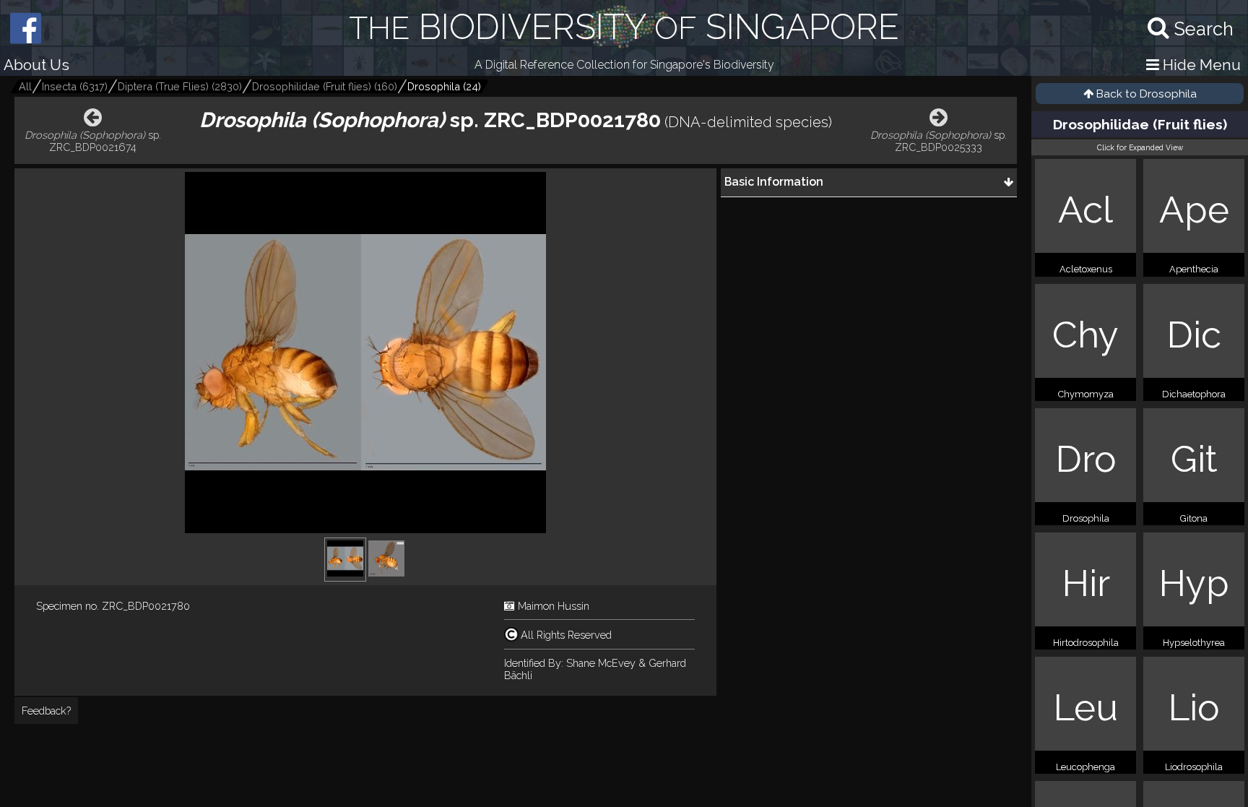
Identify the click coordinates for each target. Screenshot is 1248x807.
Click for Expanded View (1140, 147)
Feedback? (46, 710)
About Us (36, 65)
